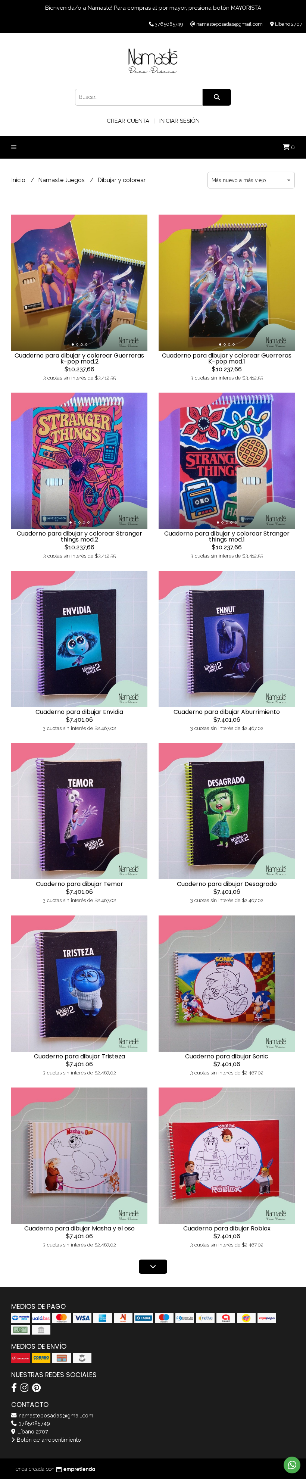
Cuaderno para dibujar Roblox (227, 1228)
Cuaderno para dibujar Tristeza (79, 1056)
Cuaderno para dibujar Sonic (226, 1056)
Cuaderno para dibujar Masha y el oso (79, 1228)
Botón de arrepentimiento (48, 1439)
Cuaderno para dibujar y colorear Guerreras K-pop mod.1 (226, 358)
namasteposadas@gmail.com (55, 1415)
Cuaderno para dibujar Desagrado (227, 884)
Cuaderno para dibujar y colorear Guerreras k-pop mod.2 (79, 358)
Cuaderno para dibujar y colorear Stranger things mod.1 (227, 536)
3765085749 (33, 1423)
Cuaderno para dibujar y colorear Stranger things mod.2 (79, 536)
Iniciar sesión (179, 121)
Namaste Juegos (62, 180)
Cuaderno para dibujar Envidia (79, 712)
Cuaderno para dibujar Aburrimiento (227, 712)
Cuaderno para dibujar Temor (79, 884)
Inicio (19, 180)
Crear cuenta (128, 121)
